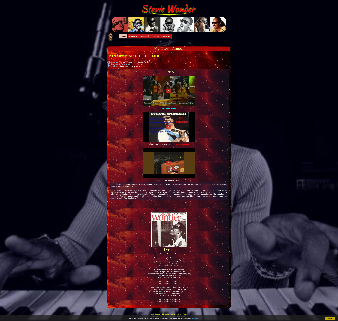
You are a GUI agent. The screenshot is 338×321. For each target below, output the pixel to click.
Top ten (185, 314)
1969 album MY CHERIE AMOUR (135, 56)
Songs (156, 36)
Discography (145, 36)
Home (123, 36)
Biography (133, 36)
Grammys (166, 36)
